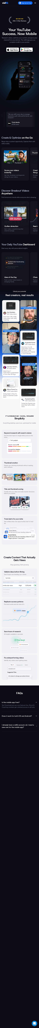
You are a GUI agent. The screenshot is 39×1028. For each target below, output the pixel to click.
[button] (11, 311)
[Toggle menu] (35, 3)
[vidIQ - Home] (5, 3)
